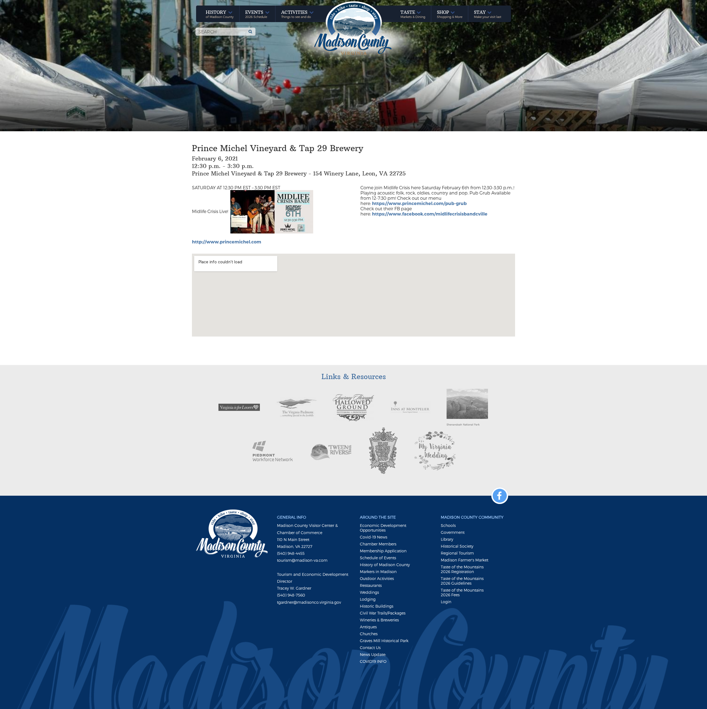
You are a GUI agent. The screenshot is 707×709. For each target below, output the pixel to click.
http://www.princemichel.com (226, 241)
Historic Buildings (376, 606)
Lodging (368, 599)
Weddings (369, 592)
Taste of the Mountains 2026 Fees (462, 592)
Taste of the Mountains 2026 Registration (462, 569)
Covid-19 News (373, 537)
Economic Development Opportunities (383, 527)
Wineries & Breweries (379, 620)
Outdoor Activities (377, 578)
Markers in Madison (378, 571)
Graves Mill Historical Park (384, 640)
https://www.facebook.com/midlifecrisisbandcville (429, 213)
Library (447, 539)
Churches (369, 633)
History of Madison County (385, 564)
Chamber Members (378, 544)
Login (446, 601)
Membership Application (383, 550)
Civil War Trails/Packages (382, 613)
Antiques (368, 626)
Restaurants (371, 585)
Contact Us (370, 647)
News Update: (373, 654)
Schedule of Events (378, 557)
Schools (448, 525)
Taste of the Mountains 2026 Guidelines (462, 580)
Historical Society (457, 546)
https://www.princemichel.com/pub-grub (419, 203)
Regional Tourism (457, 553)
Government (453, 532)
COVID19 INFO (373, 661)
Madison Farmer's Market (464, 560)
